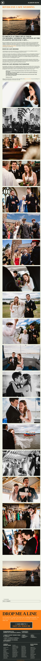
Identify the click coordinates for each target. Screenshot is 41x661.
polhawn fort (5, 654)
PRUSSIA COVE (14, 649)
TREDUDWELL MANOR (15, 646)
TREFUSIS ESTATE (23, 648)
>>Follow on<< (24, 631)
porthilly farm (5, 652)
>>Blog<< (32, 636)
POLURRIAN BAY (23, 649)
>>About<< (23, 637)
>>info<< (32, 635)
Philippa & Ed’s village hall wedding (9, 46)
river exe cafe (32, 652)
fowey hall (4, 650)
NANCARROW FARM (5, 647)
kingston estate (32, 649)
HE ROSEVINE (23, 646)
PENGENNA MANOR (15, 648)
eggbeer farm (32, 647)
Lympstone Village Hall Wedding (34, 605)
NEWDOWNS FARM (14, 654)
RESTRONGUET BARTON (15, 652)
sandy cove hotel (33, 648)
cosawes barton (5, 649)
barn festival (32, 656)
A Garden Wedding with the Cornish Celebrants (11, 605)
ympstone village (33, 654)
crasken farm (5, 658)
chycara (4, 648)
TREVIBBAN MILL (23, 651)
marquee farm (32, 657)
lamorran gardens (6, 653)
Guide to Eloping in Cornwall (11, 638)
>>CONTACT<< (33, 637)
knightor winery (5, 655)
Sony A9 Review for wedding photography (10, 640)
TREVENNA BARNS (23, 652)
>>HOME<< (23, 635)
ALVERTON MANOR (23, 650)
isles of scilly (14, 656)
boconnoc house (5, 656)
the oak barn (32, 650)
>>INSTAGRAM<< (24, 632)
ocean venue (5, 657)
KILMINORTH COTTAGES (15, 647)
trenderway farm (24, 656)
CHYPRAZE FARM (23, 647)
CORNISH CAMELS (14, 650)
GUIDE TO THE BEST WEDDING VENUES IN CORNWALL (11, 636)
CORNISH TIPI (23, 654)
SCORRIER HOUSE (14, 651)
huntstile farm (32, 651)
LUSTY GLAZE (14, 645)
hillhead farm (32, 655)
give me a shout (28, 78)
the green (4, 651)
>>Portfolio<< (24, 636)
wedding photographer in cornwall (12, 632)
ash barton (32, 653)
